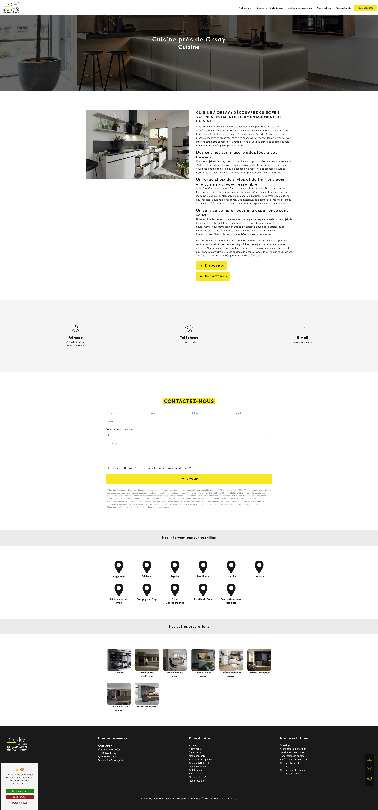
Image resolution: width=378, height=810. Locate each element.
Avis (191, 773)
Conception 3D (344, 7)
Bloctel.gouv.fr (113, 507)
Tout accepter (19, 790)
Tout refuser (19, 796)
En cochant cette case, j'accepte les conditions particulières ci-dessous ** (150, 468)
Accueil (193, 745)
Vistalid (148, 798)
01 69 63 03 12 (189, 341)
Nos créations (324, 7)
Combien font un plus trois (120, 429)
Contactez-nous (216, 276)
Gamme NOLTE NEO (200, 762)
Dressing (285, 745)
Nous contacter (365, 7)
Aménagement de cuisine (294, 759)
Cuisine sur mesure (290, 773)
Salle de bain (276, 7)
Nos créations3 (197, 777)
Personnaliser (19, 802)
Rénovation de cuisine (292, 755)
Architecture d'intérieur (293, 748)
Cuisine (260, 7)
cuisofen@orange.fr (302, 341)
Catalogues (195, 770)
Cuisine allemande (290, 762)
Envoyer (192, 478)
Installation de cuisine (292, 752)
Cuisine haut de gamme (293, 770)
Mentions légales (199, 798)
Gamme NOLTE (197, 766)
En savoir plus (214, 265)
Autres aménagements (300, 7)
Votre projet (245, 7)
